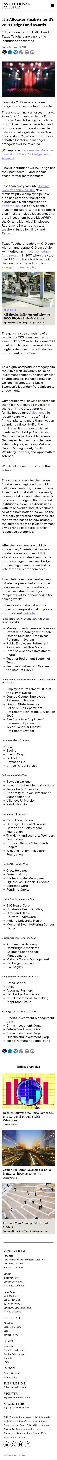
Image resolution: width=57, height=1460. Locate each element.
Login (24, 1455)
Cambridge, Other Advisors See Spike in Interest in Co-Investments (27, 1171)
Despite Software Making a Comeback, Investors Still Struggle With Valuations (28, 1116)
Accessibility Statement (16, 1433)
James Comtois (10, 1124)
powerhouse (11, 206)
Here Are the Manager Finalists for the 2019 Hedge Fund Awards (27, 154)
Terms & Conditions (30, 1425)
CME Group (22, 323)
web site (29, 613)
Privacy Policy (40, 1433)
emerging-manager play (19, 267)
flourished (39, 412)
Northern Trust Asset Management (32, 1231)
